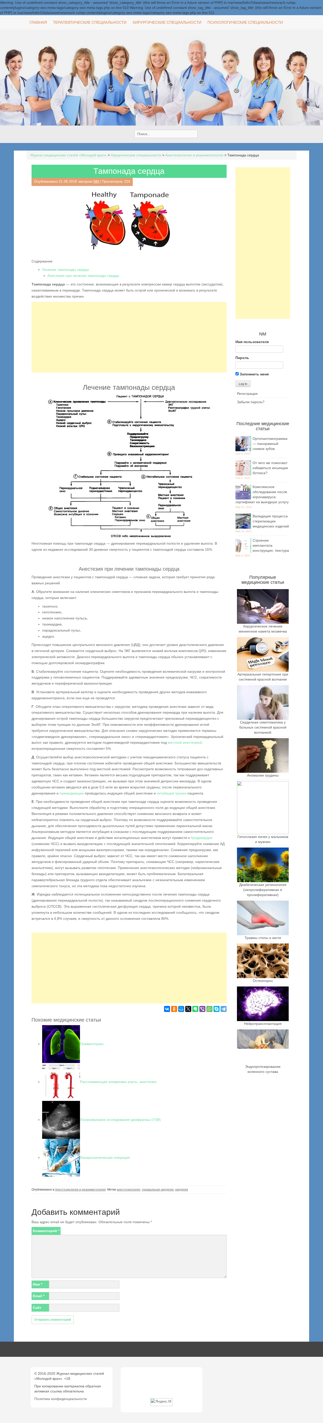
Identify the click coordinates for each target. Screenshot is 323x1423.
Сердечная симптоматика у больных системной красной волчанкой (262, 727)
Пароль (242, 358)
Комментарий (46, 1231)
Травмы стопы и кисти (263, 938)
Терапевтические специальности (89, 22)
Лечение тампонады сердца (65, 270)
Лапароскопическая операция (105, 1157)
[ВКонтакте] (167, 1009)
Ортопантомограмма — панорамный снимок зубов (270, 444)
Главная (38, 22)
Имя (37, 1284)
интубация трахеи (171, 793)
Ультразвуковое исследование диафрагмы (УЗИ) (120, 1120)
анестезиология (128, 1189)
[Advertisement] (129, 337)
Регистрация (247, 394)
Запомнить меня (254, 374)
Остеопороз (263, 981)
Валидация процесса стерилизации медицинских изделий (271, 521)
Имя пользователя (252, 342)
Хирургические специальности (166, 22)
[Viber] (202, 1009)
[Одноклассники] (174, 1009)
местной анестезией (185, 742)
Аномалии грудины (263, 775)
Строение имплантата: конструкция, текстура (271, 545)
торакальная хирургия (158, 1189)
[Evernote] (195, 1009)
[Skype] (216, 1009)
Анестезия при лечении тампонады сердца (83, 276)
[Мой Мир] (181, 1009)
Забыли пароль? (250, 402)
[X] (188, 1009)
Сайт (37, 1308)
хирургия (181, 1189)
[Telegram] (224, 1009)
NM (96, 181)
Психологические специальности (245, 22)
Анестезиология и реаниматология (80, 1189)
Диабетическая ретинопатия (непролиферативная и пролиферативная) (262, 890)
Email (38, 1296)
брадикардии (201, 838)
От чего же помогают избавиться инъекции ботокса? (270, 468)
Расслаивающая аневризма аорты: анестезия (118, 1082)
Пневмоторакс (92, 1044)
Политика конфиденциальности (60, 1399)
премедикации (72, 793)
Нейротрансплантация (263, 1024)
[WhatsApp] (209, 1009)
